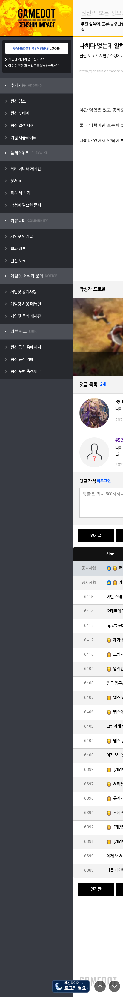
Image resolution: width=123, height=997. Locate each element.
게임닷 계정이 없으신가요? (26, 59)
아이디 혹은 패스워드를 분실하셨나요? (34, 66)
